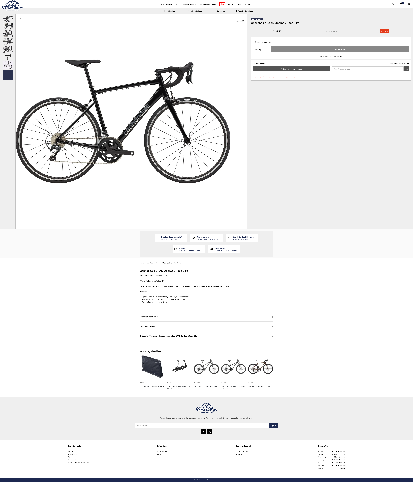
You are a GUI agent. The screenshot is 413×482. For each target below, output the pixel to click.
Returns (70, 457)
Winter (177, 4)
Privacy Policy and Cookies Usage (79, 462)
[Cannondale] (240, 21)
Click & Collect (73, 454)
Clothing (169, 4)
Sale (222, 4)
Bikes (162, 4)
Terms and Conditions (75, 459)
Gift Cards (247, 4)
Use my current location (292, 68)
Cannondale (257, 19)
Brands (230, 4)
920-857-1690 (242, 451)
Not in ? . (267, 74)
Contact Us (239, 454)
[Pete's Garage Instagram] (209, 431)
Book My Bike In (162, 451)
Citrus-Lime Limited (214, 480)
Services (238, 4)
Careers (159, 454)
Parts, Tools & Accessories (208, 4)
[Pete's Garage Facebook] (203, 431)
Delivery (71, 451)
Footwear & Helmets (189, 4)
